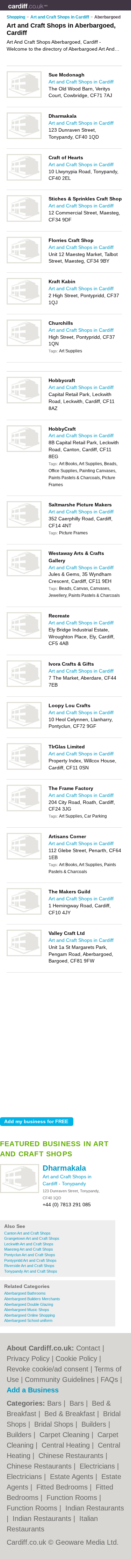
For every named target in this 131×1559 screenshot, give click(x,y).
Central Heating (67, 1445)
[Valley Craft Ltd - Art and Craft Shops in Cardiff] (24, 954)
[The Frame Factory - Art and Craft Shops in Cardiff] (24, 809)
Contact (88, 1348)
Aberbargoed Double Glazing (28, 1304)
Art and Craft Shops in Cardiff (81, 82)
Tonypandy (74, 1183)
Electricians (98, 1466)
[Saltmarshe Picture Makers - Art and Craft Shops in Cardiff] (24, 526)
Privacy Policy (28, 1358)
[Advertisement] (65, 1043)
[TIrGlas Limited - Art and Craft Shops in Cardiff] (24, 768)
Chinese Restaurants (71, 1455)
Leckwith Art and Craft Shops (28, 1244)
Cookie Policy (76, 1358)
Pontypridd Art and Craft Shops (30, 1260)
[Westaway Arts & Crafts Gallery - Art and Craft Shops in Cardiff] (24, 574)
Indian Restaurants (94, 1508)
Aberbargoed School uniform (28, 1320)
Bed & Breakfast (70, 1414)
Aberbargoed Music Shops (26, 1310)
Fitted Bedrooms (63, 1487)
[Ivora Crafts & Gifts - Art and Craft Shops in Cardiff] (24, 685)
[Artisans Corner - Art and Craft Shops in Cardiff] (24, 858)
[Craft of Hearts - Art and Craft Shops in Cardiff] (24, 179)
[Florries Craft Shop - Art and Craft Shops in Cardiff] (24, 261)
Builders (94, 1424)
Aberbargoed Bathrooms (25, 1293)
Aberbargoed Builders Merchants (32, 1299)
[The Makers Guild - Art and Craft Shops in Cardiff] (24, 913)
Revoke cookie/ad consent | (50, 1369)
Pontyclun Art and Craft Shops (29, 1255)
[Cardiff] (47, 10)
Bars (55, 1403)
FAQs (109, 1379)
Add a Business (33, 1390)
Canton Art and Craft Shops (27, 1233)
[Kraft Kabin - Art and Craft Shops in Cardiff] (24, 303)
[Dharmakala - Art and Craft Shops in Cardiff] (19, 1191)
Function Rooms (72, 1497)
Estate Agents (72, 1476)
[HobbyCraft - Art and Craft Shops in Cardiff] (24, 450)
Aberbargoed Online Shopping (29, 1315)
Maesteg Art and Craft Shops (28, 1249)
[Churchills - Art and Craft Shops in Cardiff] (24, 344)
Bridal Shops (54, 1424)
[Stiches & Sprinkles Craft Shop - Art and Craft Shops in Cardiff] (24, 220)
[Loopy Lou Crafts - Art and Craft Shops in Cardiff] (24, 727)
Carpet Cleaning (65, 1435)
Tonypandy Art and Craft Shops (30, 1271)
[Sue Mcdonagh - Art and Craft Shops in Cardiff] (24, 96)
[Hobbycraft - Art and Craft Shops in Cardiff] (24, 402)
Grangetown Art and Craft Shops (31, 1238)
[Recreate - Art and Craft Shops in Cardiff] (24, 637)
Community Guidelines (60, 1379)
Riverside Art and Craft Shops (29, 1266)
